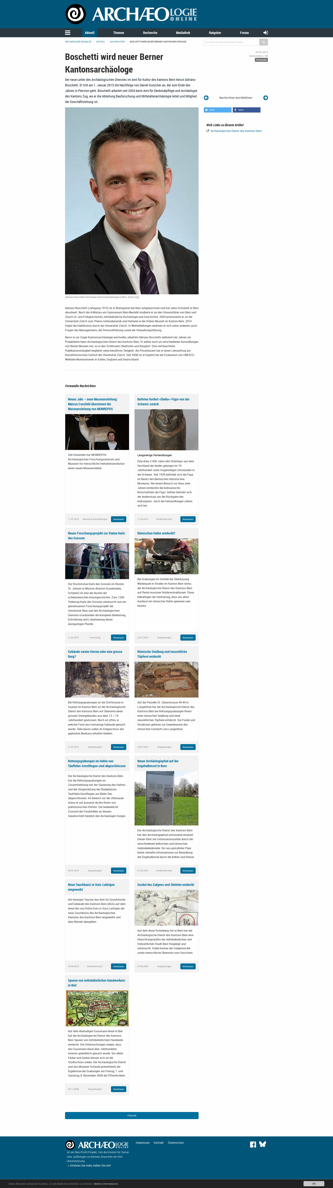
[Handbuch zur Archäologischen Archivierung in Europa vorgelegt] (206, 97)
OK (314, 1183)
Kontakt (159, 1143)
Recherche (150, 32)
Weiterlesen (118, 519)
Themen (118, 32)
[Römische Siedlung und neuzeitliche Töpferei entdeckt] (166, 679)
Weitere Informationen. (106, 1183)
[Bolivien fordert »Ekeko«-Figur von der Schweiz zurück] (166, 429)
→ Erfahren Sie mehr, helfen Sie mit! (89, 1165)
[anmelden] (265, 32)
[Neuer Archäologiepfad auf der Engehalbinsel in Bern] (166, 798)
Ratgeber (215, 32)
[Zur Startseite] (132, 14)
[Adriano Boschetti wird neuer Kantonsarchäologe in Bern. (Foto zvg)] (132, 200)
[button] (218, 110)
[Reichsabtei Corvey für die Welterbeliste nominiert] (265, 97)
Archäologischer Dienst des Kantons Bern (236, 131)
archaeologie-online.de (78, 41)
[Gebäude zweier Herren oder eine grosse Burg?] (97, 679)
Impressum (143, 1143)
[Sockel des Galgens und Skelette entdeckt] (166, 907)
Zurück (132, 1115)
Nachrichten (117, 41)
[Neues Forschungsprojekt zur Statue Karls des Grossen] (97, 561)
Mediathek (183, 32)
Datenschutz (176, 1143)
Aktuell (89, 32)
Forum (244, 32)
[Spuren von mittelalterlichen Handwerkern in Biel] (97, 1008)
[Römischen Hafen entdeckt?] (166, 556)
